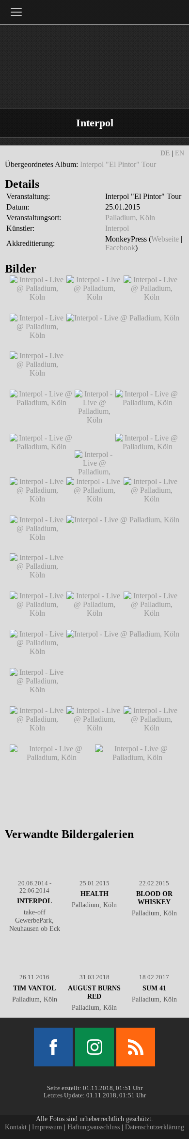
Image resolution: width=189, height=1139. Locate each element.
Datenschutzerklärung (154, 1127)
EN (179, 153)
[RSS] (135, 1047)
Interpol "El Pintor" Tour (118, 164)
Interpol (117, 228)
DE (165, 153)
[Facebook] (53, 1047)
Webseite (165, 239)
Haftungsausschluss (93, 1127)
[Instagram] (94, 1047)
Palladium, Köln (130, 217)
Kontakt (16, 1127)
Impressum (47, 1127)
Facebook (120, 247)
